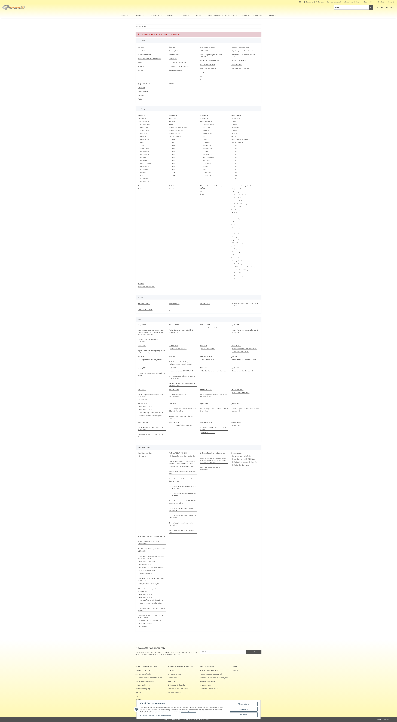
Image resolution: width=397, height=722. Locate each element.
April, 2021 (235, 325)
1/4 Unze (172, 121)
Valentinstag (144, 130)
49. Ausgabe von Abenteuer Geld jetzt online (213, 428)
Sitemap (203, 72)
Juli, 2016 (141, 357)
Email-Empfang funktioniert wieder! (151, 413)
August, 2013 (142, 404)
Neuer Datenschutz (208, 349)
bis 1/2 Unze (235, 118)
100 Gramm (235, 127)
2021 (173, 145)
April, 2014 (235, 368)
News (372, 2)
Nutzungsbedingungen (208, 68)
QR (201, 76)
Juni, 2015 (234, 357)
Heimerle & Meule (144, 303)
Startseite (309, 2)
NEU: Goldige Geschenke (240, 392)
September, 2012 (206, 422)
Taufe (142, 145)
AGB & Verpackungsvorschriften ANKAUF (211, 56)
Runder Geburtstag (240, 204)
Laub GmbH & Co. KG (145, 309)
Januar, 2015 (142, 368)
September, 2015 (206, 357)
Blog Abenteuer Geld (145, 453)
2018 (173, 154)
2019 (173, 151)
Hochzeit (143, 136)
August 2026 (142, 325)
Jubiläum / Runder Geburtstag (244, 267)
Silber (202, 194)
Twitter (140, 99)
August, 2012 (236, 422)
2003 (235, 178)
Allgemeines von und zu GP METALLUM (151, 536)
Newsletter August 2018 (178, 349)
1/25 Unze (172, 118)
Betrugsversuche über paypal (242, 371)
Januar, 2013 (235, 404)
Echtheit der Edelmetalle (177, 62)
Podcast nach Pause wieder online (244, 360)
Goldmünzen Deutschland (178, 127)
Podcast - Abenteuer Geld (240, 47)
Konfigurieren (243, 709)
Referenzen (173, 59)
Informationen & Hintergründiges (355, 2)
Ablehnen (243, 715)
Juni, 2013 (172, 404)
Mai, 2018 (203, 346)
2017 (173, 157)
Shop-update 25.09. (208, 360)
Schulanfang (144, 148)
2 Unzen (234, 124)
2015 (173, 160)
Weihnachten (144, 178)
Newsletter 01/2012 (208, 432)
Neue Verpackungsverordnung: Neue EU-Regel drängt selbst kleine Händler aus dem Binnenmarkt (151, 332)
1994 (173, 172)
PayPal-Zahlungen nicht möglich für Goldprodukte (181, 331)
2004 (235, 175)
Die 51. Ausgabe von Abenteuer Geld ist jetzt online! (245, 410)
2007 (173, 169)
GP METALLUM (205, 303)
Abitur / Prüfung (146, 163)
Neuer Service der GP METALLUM (181, 371)
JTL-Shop (386, 719)
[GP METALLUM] (14, 7)
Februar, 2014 (174, 389)
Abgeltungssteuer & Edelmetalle (242, 51)
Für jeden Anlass (146, 124)
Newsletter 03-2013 (145, 407)
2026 (235, 145)
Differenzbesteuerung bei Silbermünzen (178, 396)
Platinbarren (142, 189)
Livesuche (141, 87)
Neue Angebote (236, 453)
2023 (235, 148)
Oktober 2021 (205, 325)
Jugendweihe (144, 160)
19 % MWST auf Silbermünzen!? (181, 425)
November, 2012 (143, 422)
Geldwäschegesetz (175, 70)
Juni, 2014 (172, 368)
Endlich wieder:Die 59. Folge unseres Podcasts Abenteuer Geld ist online (182, 363)
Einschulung (207, 142)
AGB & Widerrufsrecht (208, 51)
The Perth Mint (174, 303)
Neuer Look (236, 425)
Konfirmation (144, 154)
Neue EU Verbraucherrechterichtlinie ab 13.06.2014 (182, 384)
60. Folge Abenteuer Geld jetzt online (151, 360)
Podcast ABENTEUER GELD (178, 453)
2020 (173, 148)
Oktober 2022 (174, 325)
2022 (173, 142)
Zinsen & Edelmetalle (238, 61)
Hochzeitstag (144, 139)
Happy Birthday (239, 201)
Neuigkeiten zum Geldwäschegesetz (244, 349)
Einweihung (144, 169)
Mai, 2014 (203, 368)
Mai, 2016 (172, 357)
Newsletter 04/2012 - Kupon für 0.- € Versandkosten (150, 436)
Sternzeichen (238, 207)
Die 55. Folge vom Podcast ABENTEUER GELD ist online (213, 396)
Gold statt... (238, 198)
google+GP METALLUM (145, 84)
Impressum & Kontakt (147, 716)
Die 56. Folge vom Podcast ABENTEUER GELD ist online (151, 396)
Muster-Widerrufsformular (209, 61)
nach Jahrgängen (175, 136)
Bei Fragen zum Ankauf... (146, 287)
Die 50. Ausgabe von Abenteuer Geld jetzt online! (150, 428)
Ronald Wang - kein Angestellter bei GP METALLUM (245, 331)
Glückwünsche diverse (241, 195)
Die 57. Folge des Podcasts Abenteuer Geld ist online (182, 377)
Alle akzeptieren (243, 704)
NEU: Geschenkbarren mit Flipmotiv (213, 371)
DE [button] (300, 2)
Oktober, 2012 (174, 422)
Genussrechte (143, 400)
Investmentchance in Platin (210, 328)
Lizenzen (203, 80)
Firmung (143, 157)
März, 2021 (141, 346)
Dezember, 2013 (206, 389)
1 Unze (171, 124)
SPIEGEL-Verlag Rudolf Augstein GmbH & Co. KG (244, 305)
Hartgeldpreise (143, 91)
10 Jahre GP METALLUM (240, 352)
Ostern (142, 175)
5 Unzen (234, 130)
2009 (173, 166)
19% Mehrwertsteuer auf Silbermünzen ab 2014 (182, 417)
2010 (173, 163)
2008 (235, 172)
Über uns (172, 47)
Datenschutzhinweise (163, 716)
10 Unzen (234, 133)
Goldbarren (142, 118)
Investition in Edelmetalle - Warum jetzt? (243, 56)
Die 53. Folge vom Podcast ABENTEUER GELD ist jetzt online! (182, 410)
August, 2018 (173, 346)
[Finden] (371, 7)
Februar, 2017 (236, 346)
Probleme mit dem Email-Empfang (150, 416)
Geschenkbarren (143, 121)
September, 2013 (237, 389)
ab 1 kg (233, 136)
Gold (201, 191)
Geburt (142, 142)
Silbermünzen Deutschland (240, 139)
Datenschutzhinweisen (188, 712)
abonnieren (254, 652)
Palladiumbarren (175, 189)
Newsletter (381, 2)
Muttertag (143, 133)
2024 (173, 139)
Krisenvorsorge (236, 65)
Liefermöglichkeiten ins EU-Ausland (212, 453)
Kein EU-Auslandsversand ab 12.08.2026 (148, 341)
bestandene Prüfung (241, 270)
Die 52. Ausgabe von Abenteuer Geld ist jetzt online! (214, 410)
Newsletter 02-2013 (145, 410)
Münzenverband (175, 55)
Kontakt (391, 2)
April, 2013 (204, 404)
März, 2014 (141, 389)
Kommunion (144, 151)
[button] (377, 7)
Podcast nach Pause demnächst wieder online (151, 374)
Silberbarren (204, 118)
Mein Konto (320, 2)
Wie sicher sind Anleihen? (240, 68)
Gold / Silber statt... (240, 273)
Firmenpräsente (145, 181)
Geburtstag (144, 127)
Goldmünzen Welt (175, 133)
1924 (173, 175)
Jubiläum (143, 172)
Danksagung (144, 166)
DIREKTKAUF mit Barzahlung (179, 66)
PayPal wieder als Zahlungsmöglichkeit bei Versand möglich (151, 352)
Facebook (141, 95)
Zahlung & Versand (334, 2)
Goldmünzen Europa (176, 130)
